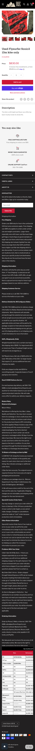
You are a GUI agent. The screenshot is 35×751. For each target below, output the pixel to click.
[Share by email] (32, 99)
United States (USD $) (9, 723)
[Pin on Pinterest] (24, 99)
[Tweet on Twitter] (28, 99)
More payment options (17, 92)
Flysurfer (5, 57)
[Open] (4, 746)
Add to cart (17, 82)
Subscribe (8, 211)
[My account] (28, 4)
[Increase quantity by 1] (21, 75)
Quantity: (5, 75)
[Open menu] (3, 4)
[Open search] (24, 4)
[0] (31, 4)
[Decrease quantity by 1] (11, 75)
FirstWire (11, 747)
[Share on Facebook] (21, 99)
